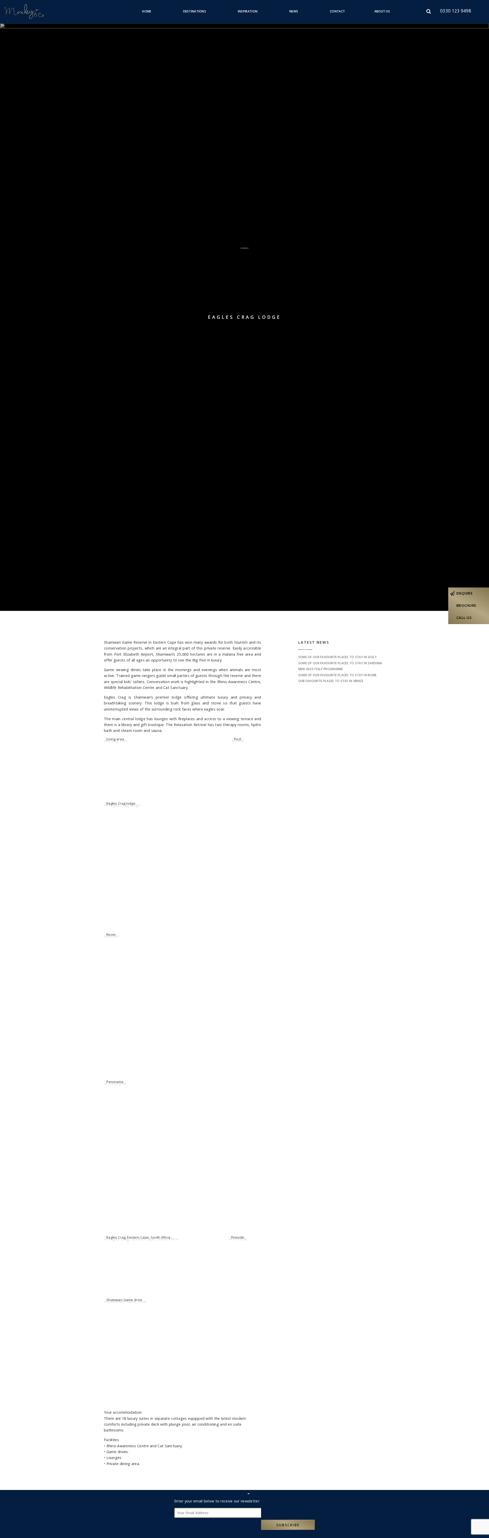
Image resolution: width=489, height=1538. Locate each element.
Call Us (463, 617)
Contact (337, 11)
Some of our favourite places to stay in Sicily (337, 657)
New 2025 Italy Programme (320, 669)
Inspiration (247, 11)
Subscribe (288, 1524)
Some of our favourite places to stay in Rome (337, 675)
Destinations (194, 11)
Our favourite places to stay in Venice (330, 681)
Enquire (464, 593)
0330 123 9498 (455, 11)
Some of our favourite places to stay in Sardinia (340, 663)
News (293, 11)
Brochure (466, 605)
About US (382, 11)
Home (146, 11)
